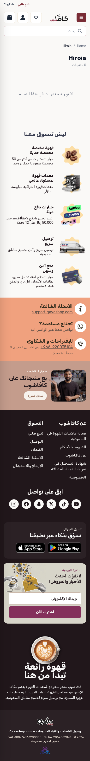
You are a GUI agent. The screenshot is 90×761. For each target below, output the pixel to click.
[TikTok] (64, 504)
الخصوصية (77, 477)
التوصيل (36, 441)
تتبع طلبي (24, 4)
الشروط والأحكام (73, 447)
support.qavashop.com (52, 312)
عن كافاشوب (76, 455)
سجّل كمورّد (35, 395)
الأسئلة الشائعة (30, 457)
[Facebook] (26, 504)
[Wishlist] (36, 17)
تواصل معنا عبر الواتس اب (52, 329)
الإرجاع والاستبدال (28, 465)
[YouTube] (76, 504)
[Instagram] (14, 504)
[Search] (80, 31)
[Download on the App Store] (30, 548)
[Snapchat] (39, 504)
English (9, 4)
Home (81, 46)
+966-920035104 (57, 347)
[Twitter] (51, 504)
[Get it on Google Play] (64, 548)
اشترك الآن (45, 612)
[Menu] (81, 17)
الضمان (37, 449)
